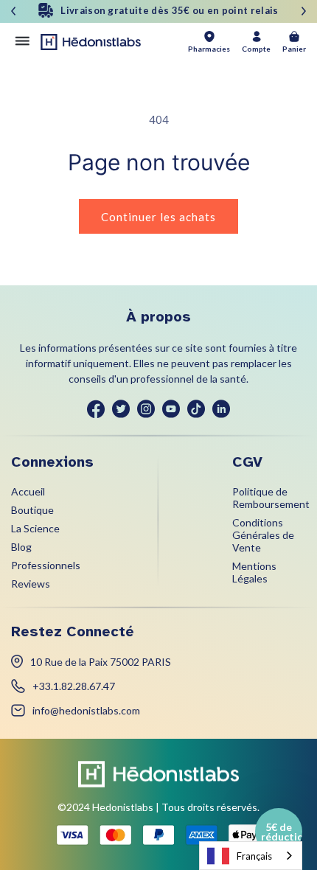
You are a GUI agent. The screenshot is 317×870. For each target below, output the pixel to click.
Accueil (28, 491)
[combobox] (250, 855)
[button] (278, 831)
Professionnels (45, 565)
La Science (35, 528)
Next (304, 11)
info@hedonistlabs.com (86, 710)
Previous (13, 11)
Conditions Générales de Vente (263, 535)
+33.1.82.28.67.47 (73, 686)
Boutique (32, 510)
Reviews (30, 583)
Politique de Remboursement (271, 497)
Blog (21, 546)
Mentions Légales (254, 572)
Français (254, 856)
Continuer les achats (158, 216)
